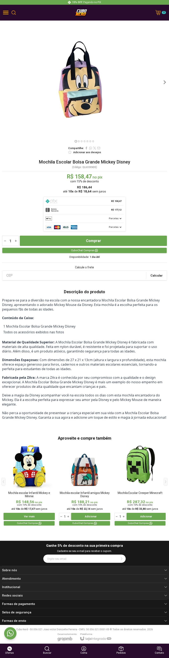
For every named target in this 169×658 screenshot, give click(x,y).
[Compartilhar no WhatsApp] (90, 148)
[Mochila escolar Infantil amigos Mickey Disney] (84, 485)
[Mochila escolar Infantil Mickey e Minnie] (29, 485)
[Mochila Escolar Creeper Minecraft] (140, 485)
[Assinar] (121, 559)
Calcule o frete (84, 267)
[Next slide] (164, 82)
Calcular (156, 275)
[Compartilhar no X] (94, 148)
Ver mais (29, 516)
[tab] (76, 141)
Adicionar (91, 516)
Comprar (93, 241)
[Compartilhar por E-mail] (98, 148)
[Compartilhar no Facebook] (86, 148)
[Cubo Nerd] (81, 12)
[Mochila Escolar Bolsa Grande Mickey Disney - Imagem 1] (84, 72)
